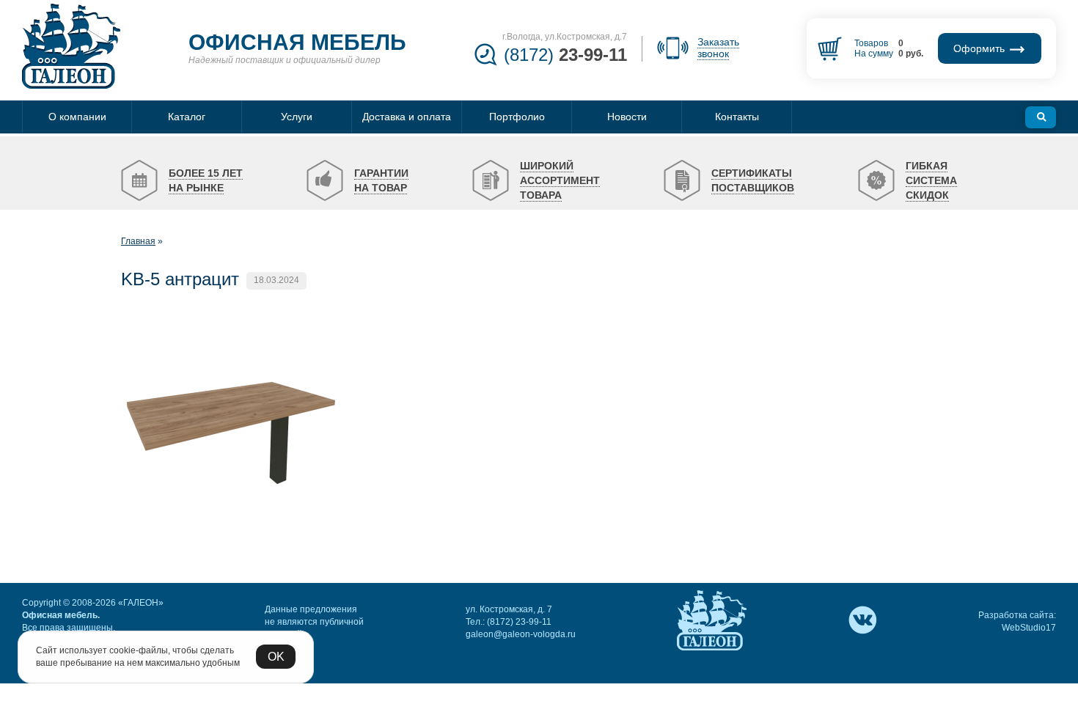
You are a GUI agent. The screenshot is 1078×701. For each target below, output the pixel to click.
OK (276, 656)
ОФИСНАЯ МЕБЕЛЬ (297, 42)
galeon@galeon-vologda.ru (521, 634)
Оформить (980, 48)
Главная (138, 241)
